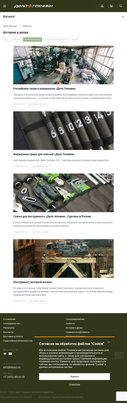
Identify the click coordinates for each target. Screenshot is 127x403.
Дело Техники (10, 26)
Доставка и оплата (13, 336)
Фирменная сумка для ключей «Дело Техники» (44, 154)
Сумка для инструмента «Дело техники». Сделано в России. (52, 216)
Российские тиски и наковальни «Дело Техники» (44, 88)
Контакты (8, 332)
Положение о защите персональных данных (60, 397)
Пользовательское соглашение (16, 397)
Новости (27, 26)
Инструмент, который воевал (32, 282)
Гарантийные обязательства (18, 341)
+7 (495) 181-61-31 (14, 377)
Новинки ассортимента (78, 332)
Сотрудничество (11, 323)
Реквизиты (9, 328)
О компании (9, 319)
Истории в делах (74, 328)
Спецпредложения (75, 319)
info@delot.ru (11, 367)
